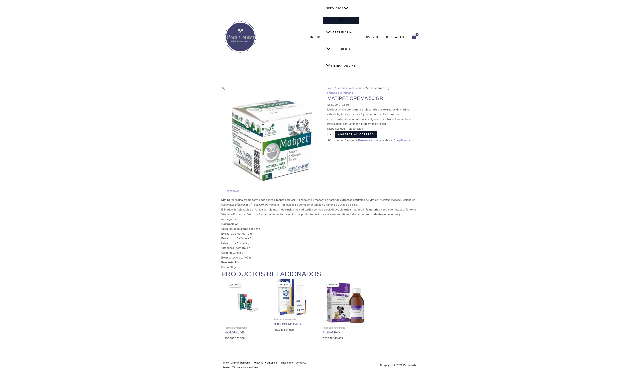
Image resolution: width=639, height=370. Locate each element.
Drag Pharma (402, 140)
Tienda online (286, 362)
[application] (346, 8)
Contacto (395, 37)
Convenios (371, 37)
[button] (223, 88)
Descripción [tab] (232, 191)
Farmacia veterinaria (349, 88)
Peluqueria (257, 362)
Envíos (226, 367)
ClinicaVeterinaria (240, 362)
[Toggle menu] (341, 20)
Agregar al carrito (356, 134)
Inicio (315, 37)
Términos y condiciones (245, 367)
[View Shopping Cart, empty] (414, 37)
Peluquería (340, 49)
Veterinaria (341, 32)
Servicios (335, 8)
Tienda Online (343, 65)
